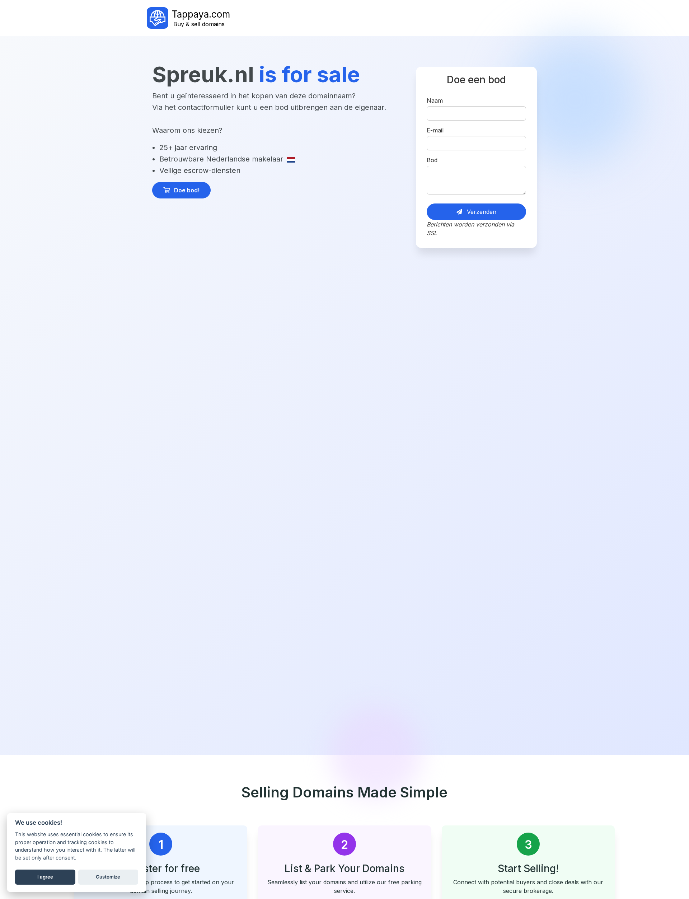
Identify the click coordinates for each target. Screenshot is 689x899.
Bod (432, 160)
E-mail (435, 130)
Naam (435, 100)
